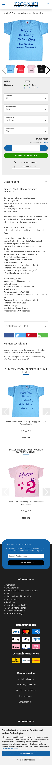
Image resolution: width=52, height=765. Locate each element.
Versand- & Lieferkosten (16, 605)
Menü (4, 4)
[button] (48, 70)
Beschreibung (11, 181)
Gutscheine (10, 602)
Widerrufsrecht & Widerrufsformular (21, 590)
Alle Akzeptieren (26, 753)
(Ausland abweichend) (31, 88)
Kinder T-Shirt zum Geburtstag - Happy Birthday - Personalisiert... (26, 423)
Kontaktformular (12, 588)
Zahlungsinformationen (15, 608)
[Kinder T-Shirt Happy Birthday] (26, 40)
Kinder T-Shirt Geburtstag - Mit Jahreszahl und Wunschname (26, 503)
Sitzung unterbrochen (15, 611)
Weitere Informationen (26, 760)
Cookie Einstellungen (14, 613)
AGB (7, 593)
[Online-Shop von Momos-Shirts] (26, 4)
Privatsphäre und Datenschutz (18, 596)
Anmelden (26, 359)
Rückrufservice (12, 599)
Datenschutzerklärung (10, 749)
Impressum (10, 585)
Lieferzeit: (8, 85)
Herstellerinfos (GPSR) (16, 326)
